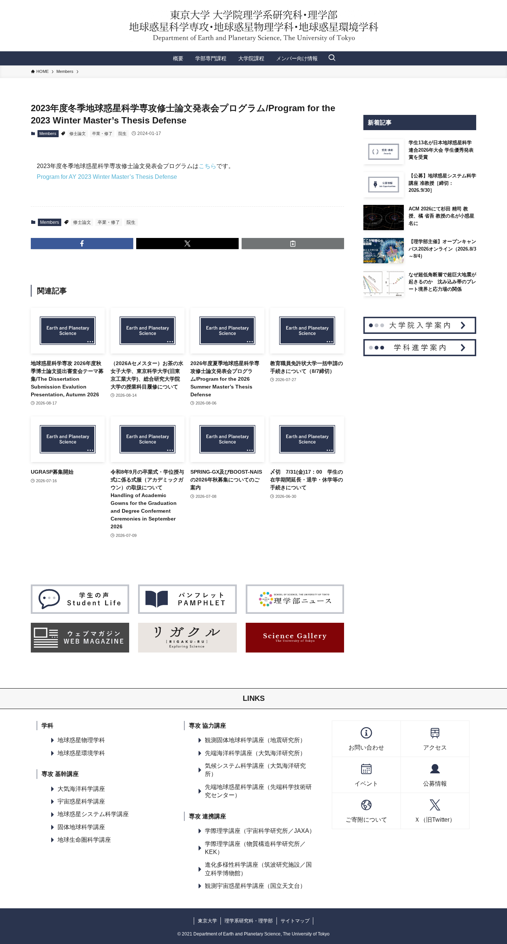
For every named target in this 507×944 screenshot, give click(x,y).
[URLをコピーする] (293, 243)
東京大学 (207, 921)
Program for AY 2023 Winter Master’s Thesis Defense (107, 177)
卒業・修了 (102, 133)
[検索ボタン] (332, 58)
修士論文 (77, 133)
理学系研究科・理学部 (249, 921)
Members (47, 133)
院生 (122, 133)
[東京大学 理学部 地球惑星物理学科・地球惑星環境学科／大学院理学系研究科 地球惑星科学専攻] (253, 25)
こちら (207, 166)
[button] (82, 243)
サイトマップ (295, 921)
